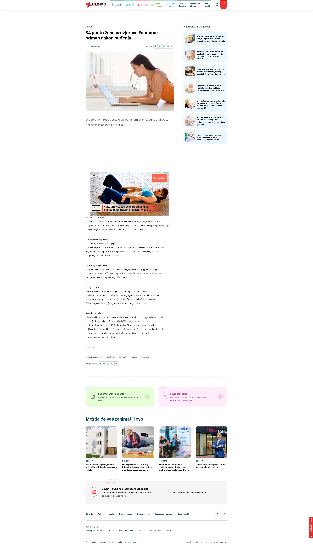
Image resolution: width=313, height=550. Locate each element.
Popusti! (148, 530)
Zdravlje (118, 5)
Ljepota (144, 5)
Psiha (131, 5)
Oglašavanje (91, 542)
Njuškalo (132, 530)
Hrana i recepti (125, 514)
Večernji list (90, 530)
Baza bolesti (183, 514)
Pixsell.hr (157, 530)
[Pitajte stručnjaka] (311, 527)
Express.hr (167, 530)
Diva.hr (114, 530)
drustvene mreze (94, 357)
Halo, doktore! (143, 514)
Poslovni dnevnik (103, 530)
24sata (140, 530)
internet (122, 357)
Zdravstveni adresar (164, 514)
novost (134, 357)
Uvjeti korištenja (115, 542)
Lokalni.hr (123, 530)
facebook (110, 357)
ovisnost (145, 357)
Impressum (102, 542)
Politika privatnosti (131, 542)
